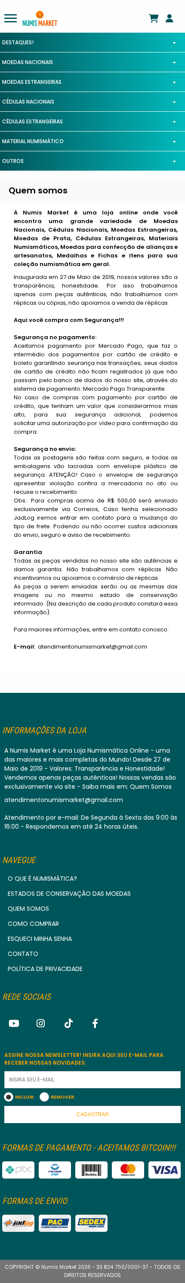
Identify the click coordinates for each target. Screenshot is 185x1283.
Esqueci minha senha (40, 938)
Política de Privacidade (45, 969)
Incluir (24, 1096)
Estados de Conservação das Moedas (69, 893)
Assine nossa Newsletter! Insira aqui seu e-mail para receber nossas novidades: (83, 1058)
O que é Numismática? (42, 878)
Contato (23, 953)
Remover (62, 1096)
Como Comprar (33, 923)
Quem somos (28, 908)
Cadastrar (93, 1115)
